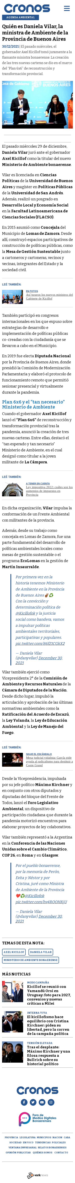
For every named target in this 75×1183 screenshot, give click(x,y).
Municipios (44, 1137)
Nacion (57, 1137)
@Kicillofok (25, 613)
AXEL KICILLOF (14, 952)
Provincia (11, 1137)
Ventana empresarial (23, 1147)
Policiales (59, 1142)
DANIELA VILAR (41, 952)
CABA (67, 1137)
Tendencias (43, 1142)
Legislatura (28, 1137)
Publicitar (24, 1152)
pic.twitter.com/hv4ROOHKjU (41, 902)
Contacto (61, 1152)
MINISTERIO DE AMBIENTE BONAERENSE (31, 960)
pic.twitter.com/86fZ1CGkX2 (40, 643)
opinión (11, 1152)
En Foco (28, 1142)
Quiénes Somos (42, 1152)
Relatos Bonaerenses (52, 1147)
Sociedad (15, 1142)
